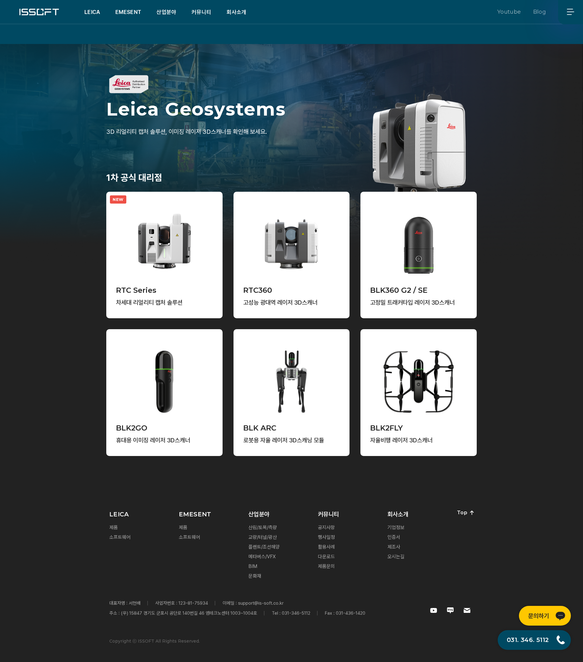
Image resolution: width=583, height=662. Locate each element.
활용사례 (326, 547)
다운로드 (326, 556)
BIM (252, 566)
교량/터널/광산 (262, 537)
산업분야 (166, 12)
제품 (113, 527)
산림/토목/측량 (262, 527)
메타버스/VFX (262, 556)
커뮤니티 (201, 12)
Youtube (509, 11)
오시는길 (395, 556)
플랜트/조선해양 (264, 547)
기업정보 (395, 527)
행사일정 (326, 537)
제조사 (393, 547)
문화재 (254, 576)
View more (129, 304)
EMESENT (128, 12)
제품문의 (326, 566)
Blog (539, 11)
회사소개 (236, 12)
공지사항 (326, 527)
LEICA (92, 12)
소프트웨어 (120, 537)
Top (462, 513)
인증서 (393, 537)
